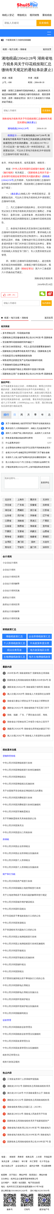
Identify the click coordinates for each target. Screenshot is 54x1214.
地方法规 (13, 49)
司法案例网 (46, 1166)
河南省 (33, 515)
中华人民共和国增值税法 (14, 777)
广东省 (21, 505)
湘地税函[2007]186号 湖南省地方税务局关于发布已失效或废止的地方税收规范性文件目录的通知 (26, 139)
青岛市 (8, 547)
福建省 (33, 537)
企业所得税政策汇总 (39, 636)
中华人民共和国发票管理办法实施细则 (20, 1048)
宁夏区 (8, 531)
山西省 (46, 531)
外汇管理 (34, 1161)
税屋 (5, 49)
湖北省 (8, 510)
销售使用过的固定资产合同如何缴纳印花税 (22, 360)
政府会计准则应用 (11, 604)
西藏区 (21, 510)
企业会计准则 (9, 570)
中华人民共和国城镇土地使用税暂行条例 (21, 888)
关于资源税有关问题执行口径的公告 (19, 930)
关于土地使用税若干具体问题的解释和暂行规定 (25, 895)
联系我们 (33, 1175)
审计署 (24, 1161)
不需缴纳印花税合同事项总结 (16, 365)
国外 (33, 542)
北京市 (8, 499)
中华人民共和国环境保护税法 (16, 999)
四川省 (21, 515)
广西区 (46, 521)
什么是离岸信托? (13, 443)
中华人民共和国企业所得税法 (16, 846)
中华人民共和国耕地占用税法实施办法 (20, 992)
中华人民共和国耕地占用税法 (16, 985)
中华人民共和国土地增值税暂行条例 (19, 937)
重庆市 (33, 499)
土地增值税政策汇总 (14, 657)
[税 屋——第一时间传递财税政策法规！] (27, 8)
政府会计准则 (9, 597)
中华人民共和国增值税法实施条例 (18, 784)
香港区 (46, 537)
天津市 (46, 499)
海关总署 (5, 1161)
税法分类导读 (14, 650)
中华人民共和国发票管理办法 (16, 1041)
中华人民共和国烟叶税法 (14, 964)
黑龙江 (33, 521)
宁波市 (21, 547)
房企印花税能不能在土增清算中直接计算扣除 (24, 369)
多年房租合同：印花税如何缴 (16, 333)
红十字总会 (45, 1161)
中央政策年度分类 (39, 643)
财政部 (12, 1157)
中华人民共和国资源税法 (14, 923)
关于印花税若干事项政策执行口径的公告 (21, 916)
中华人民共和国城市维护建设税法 (18, 902)
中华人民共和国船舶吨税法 (15, 1013)
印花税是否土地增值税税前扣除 (17, 356)
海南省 (33, 526)
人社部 (39, 1157)
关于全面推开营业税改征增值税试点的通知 (23, 791)
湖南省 (23, 49)
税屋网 (4, 1175)
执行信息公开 (7, 1166)
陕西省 (21, 526)
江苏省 (46, 510)
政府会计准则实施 (11, 618)
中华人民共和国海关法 (13, 825)
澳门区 (21, 542)
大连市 (46, 542)
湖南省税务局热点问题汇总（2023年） (25, 1107)
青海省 (8, 537)
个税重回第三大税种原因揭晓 (18, 40)
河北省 (8, 505)
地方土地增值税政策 (39, 657)
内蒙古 (33, 531)
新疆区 (21, 537)
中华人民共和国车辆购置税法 (16, 811)
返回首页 (47, 49)
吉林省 (46, 505)
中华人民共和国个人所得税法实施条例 (20, 867)
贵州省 (46, 526)
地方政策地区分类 (39, 650)
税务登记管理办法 (11, 1055)
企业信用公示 (21, 1166)
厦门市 (33, 547)
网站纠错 (43, 1175)
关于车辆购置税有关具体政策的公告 (19, 818)
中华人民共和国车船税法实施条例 (18, 957)
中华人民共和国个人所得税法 (16, 860)
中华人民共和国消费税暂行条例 (17, 798)
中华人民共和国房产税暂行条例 (17, 881)
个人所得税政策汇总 (14, 643)
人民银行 (15, 1161)
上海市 (21, 499)
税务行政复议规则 (11, 1062)
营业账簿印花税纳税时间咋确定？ (18, 342)
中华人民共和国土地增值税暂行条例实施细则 (24, 944)
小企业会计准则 (10, 563)
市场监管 (48, 1157)
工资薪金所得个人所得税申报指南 (23, 1079)
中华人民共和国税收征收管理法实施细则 (21, 1034)
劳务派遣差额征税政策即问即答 (19, 438)
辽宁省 (46, 515)
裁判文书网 (34, 1166)
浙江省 (33, 510)
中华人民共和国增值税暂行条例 (17, 763)
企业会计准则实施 (11, 590)
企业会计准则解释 (11, 584)
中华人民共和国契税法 (13, 971)
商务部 (21, 1157)
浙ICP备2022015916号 (40, 1191)
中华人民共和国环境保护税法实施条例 (20, 1006)
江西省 (8, 521)
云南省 (8, 526)
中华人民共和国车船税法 (14, 950)
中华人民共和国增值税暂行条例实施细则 (21, 770)
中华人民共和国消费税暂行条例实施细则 (21, 804)
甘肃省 (21, 531)
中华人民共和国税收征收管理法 (17, 1027)
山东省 (8, 515)
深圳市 (46, 547)
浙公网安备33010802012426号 (14, 1191)
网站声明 (23, 1175)
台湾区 (8, 542)
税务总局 (30, 1157)
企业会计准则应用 (11, 577)
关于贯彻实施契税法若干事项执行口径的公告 (24, 978)
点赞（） (11, 295)
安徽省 (33, 505)
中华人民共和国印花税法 (14, 909)
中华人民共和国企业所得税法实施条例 (20, 853)
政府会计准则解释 (11, 611)
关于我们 (13, 1175)
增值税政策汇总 (14, 636)
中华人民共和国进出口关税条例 (17, 832)
